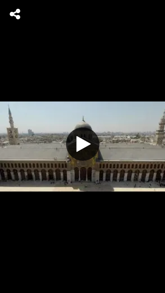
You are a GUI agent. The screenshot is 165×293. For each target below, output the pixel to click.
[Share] (15, 14)
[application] (82, 146)
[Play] (82, 144)
